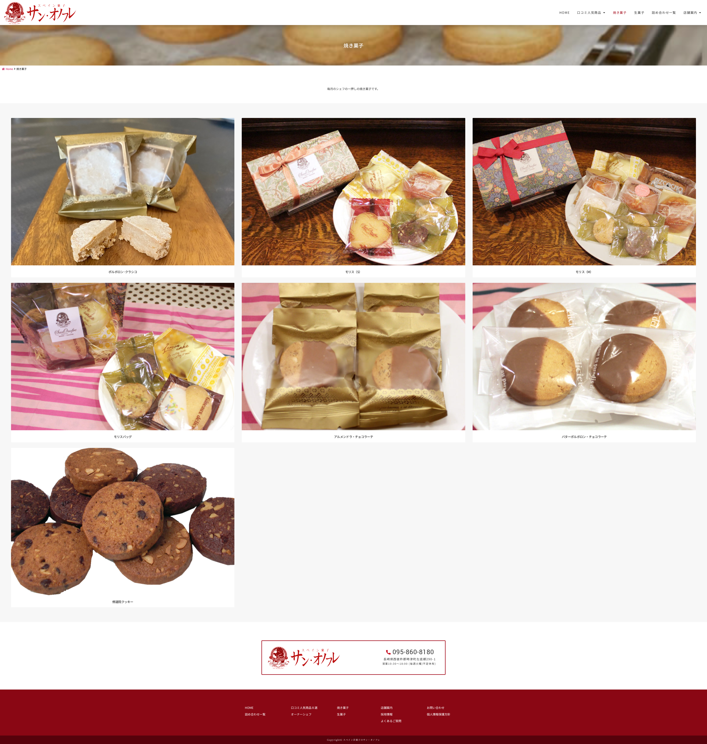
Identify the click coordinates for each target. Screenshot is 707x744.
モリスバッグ (123, 436)
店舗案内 (690, 12)
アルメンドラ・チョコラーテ (353, 436)
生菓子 (639, 12)
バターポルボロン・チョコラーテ (584, 436)
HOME (564, 12)
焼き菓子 (620, 12)
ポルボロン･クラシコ (122, 271)
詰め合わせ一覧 (664, 12)
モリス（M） (584, 271)
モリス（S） (353, 271)
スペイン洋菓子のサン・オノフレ (361, 739)
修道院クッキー (122, 601)
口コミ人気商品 (589, 12)
